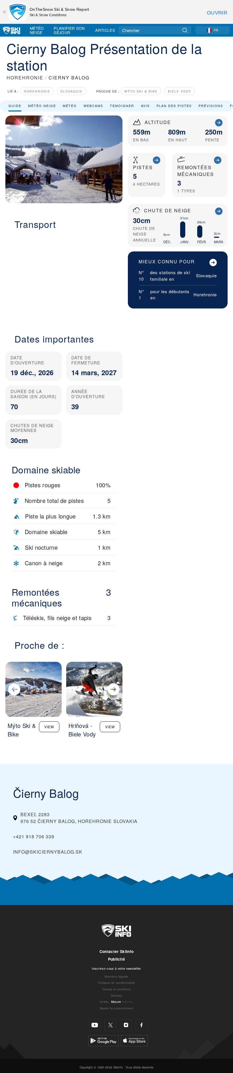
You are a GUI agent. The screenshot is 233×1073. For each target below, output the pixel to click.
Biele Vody (179, 91)
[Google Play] (103, 1040)
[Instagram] (126, 1025)
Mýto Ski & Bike (141, 91)
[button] (64, 278)
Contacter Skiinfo (116, 951)
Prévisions (211, 105)
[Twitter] (110, 1025)
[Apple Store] (134, 1040)
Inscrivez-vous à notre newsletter (116, 968)
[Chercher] (184, 30)
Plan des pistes (174, 105)
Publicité (116, 959)
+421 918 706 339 (33, 836)
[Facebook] (142, 1025)
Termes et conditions (116, 989)
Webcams (93, 105)
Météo (70, 105)
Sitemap (116, 995)
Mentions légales (116, 976)
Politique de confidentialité (116, 982)
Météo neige (42, 105)
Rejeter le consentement (116, 1008)
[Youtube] (95, 1025)
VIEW (49, 726)
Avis (145, 105)
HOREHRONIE (25, 77)
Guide (15, 105)
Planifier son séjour (69, 30)
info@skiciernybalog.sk (47, 852)
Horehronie (37, 91)
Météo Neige (37, 30)
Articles (105, 30)
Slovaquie (72, 91)
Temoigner (122, 105)
